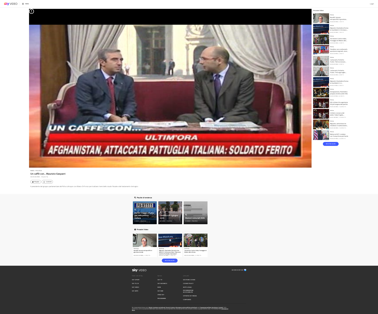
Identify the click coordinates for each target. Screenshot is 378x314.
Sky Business (162, 283)
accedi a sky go (237, 270)
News (32, 170)
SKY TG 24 (135, 283)
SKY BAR (160, 291)
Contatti (221, 307)
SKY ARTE (135, 291)
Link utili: (186, 276)
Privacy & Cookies (170, 307)
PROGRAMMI (162, 298)
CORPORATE (187, 299)
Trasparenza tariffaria (205, 307)
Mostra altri (331, 144)
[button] (35, 182)
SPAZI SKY (161, 294)
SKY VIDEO (135, 287)
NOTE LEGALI (187, 287)
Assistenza (214, 307)
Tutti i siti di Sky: (137, 276)
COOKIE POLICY (188, 283)
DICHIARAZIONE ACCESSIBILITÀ (188, 291)
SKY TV (160, 279)
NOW (159, 287)
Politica (39, 170)
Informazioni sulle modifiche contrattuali (186, 307)
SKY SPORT (135, 279)
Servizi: (160, 276)
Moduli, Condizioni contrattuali (157, 307)
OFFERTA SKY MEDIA (190, 296)
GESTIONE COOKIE (189, 279)
